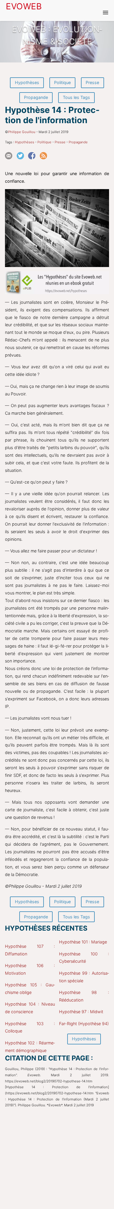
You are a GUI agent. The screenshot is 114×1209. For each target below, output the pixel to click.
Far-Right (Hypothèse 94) (84, 1023)
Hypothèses (27, 82)
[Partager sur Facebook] (33, 162)
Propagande (36, 97)
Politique (62, 82)
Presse (92, 82)
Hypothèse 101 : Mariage (83, 941)
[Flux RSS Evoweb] (45, 162)
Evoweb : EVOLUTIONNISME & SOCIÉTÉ (57, 35)
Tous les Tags (76, 97)
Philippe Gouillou (21, 132)
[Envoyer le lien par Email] (10, 162)
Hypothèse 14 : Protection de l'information (52, 115)
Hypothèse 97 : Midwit (81, 1011)
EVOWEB (24, 6)
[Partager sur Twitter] (22, 162)
